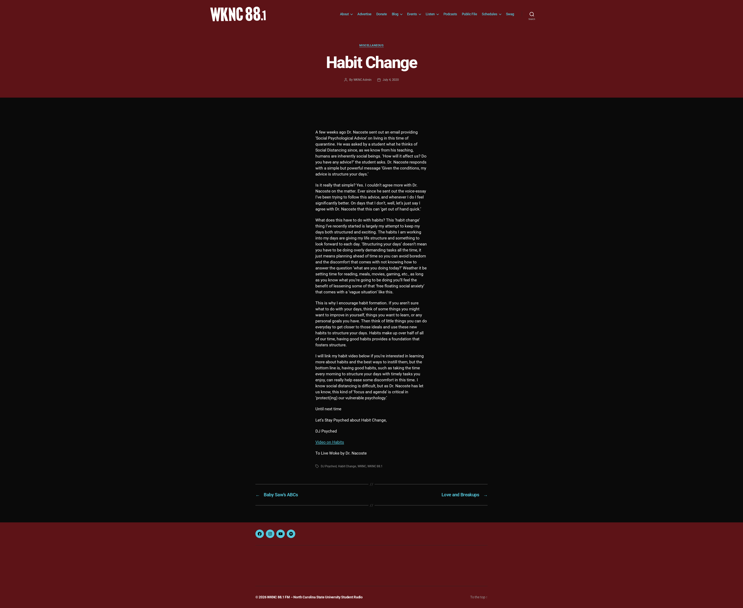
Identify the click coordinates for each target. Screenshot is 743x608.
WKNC (362, 466)
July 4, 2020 (391, 80)
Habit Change (347, 466)
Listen (430, 14)
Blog (395, 14)
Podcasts (450, 14)
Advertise (364, 14)
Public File (469, 14)
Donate (381, 14)
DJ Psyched (328, 466)
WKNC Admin (363, 80)
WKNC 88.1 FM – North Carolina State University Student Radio (315, 597)
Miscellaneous (371, 45)
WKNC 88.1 (375, 466)
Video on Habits (329, 442)
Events (412, 14)
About (344, 14)
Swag (510, 14)
